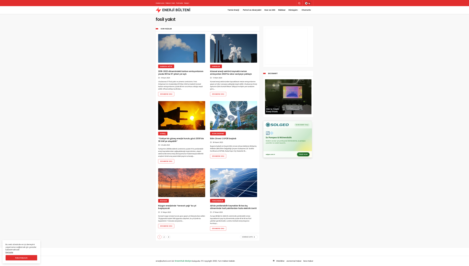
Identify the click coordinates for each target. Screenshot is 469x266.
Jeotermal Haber (294, 261)
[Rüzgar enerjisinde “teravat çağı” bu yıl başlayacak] (181, 182)
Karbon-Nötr (166, 66)
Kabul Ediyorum (21, 258)
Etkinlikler (280, 261)
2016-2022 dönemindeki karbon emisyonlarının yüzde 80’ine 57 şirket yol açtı (180, 72)
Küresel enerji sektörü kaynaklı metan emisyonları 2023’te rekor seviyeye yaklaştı (231, 72)
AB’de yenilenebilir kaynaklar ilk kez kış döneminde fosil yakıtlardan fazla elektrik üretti (233, 207)
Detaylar (9, 252)
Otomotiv (306, 10)
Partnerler (179, 3)
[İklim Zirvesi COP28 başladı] (233, 115)
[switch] (307, 3)
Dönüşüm (293, 10)
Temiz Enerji (233, 10)
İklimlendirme (218, 134)
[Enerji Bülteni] (173, 10)
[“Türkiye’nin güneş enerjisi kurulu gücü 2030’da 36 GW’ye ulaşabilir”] (181, 115)
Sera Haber (308, 261)
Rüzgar (163, 201)
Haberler (216, 66)
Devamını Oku (166, 94)
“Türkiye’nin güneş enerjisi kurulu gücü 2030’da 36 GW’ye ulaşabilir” (181, 139)
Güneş (163, 134)
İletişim (186, 3)
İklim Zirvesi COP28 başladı (223, 138)
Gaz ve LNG (269, 10)
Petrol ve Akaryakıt (252, 10)
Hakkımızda (160, 3)
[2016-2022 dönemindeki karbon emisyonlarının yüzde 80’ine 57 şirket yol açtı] (181, 48)
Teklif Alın (303, 154)
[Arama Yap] (299, 3)
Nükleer (282, 10)
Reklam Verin (170, 3)
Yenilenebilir (217, 201)
